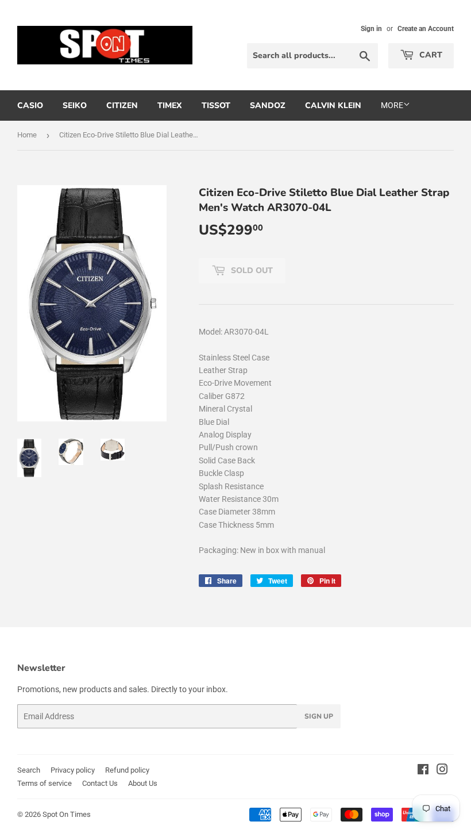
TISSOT (216, 105)
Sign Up (318, 716)
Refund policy (127, 770)
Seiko (75, 105)
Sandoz (267, 105)
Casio (30, 105)
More (392, 105)
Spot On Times (67, 814)
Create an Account (425, 29)
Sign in (371, 29)
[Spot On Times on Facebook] (423, 771)
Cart (429, 54)
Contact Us (100, 783)
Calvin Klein (333, 105)
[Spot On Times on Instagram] (442, 771)
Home (27, 134)
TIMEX (169, 105)
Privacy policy (73, 770)
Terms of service (44, 783)
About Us (142, 783)
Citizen (122, 105)
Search (28, 770)
